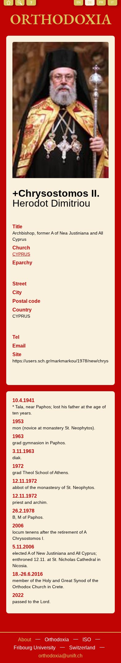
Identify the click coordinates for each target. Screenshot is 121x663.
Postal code (26, 301)
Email (18, 345)
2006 (18, 525)
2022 (18, 595)
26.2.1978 (23, 510)
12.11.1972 (24, 481)
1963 (18, 436)
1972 (18, 466)
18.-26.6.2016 (27, 574)
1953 (18, 421)
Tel (15, 337)
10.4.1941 (23, 400)
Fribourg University (35, 647)
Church (21, 247)
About (24, 639)
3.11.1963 (23, 451)
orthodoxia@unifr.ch (60, 655)
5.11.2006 (23, 546)
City (17, 292)
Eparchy (22, 262)
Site (16, 354)
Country (22, 309)
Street (19, 283)
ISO (87, 639)
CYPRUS (21, 254)
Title (17, 226)
